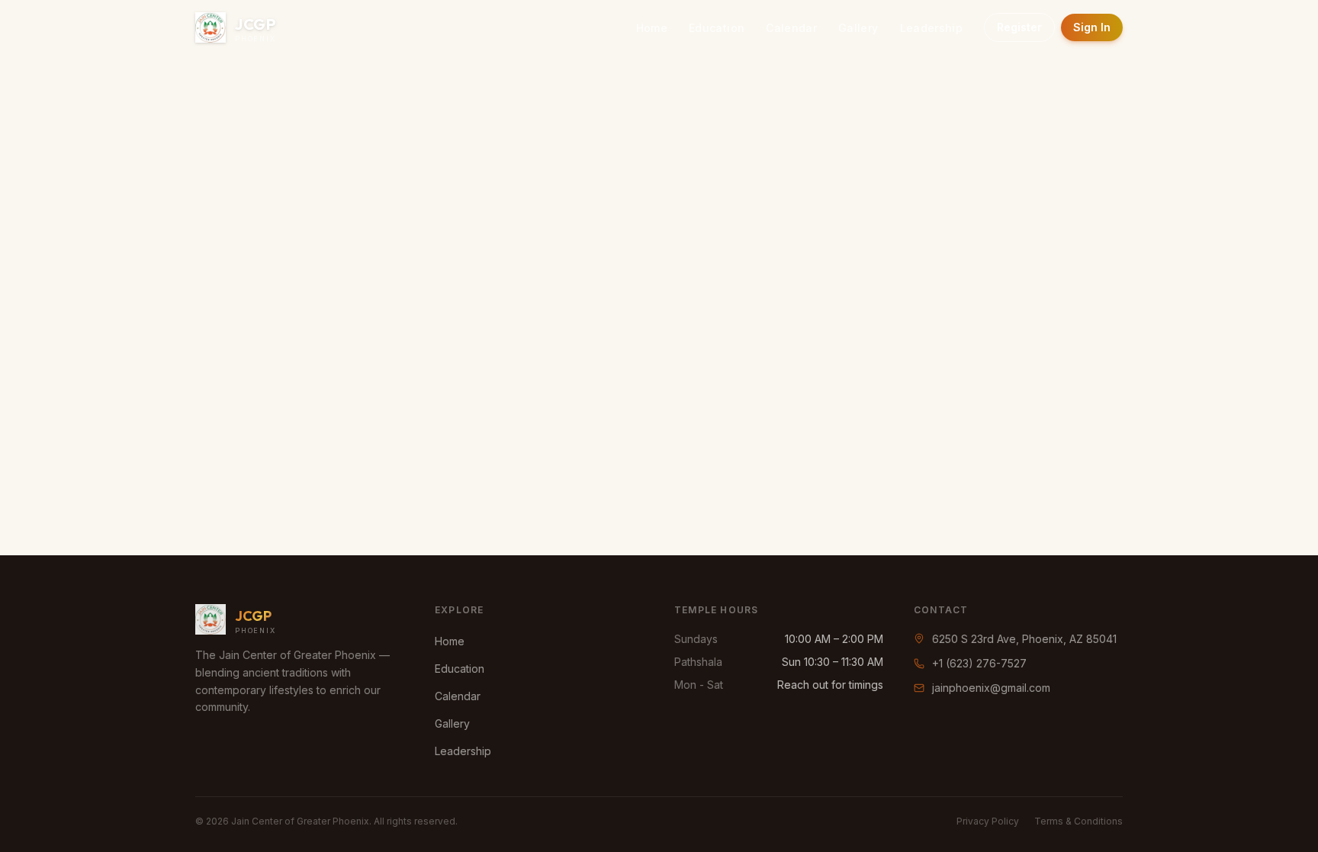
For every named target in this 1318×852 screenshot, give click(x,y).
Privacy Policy (987, 821)
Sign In (1092, 27)
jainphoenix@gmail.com (991, 687)
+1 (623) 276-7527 (979, 663)
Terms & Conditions (1078, 821)
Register (1019, 27)
